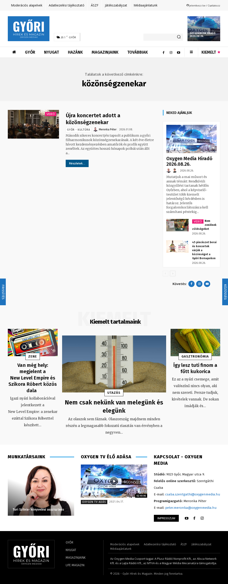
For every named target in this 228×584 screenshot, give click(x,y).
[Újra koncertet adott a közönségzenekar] (33, 124)
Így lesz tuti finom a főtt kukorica (195, 368)
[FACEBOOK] (194, 518)
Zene (32, 356)
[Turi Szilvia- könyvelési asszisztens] (41, 490)
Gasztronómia (195, 356)
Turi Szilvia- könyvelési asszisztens (38, 509)
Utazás (113, 393)
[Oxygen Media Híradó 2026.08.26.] (203, 28)
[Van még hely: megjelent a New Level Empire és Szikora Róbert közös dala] (33, 342)
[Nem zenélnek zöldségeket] (177, 225)
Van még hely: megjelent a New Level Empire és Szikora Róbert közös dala (32, 378)
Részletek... (77, 163)
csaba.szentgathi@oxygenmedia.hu (192, 494)
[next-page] (172, 273)
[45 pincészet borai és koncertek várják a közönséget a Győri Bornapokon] (177, 246)
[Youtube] (178, 52)
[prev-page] (165, 273)
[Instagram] (171, 52)
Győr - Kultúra (78, 129)
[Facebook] (163, 52)
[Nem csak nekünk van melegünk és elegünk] (114, 364)
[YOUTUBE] (186, 518)
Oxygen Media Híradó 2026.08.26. (203, 35)
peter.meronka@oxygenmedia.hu (191, 508)
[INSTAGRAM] (202, 518)
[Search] (179, 37)
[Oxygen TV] (114, 481)
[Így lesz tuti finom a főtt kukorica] (195, 342)
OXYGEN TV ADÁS (94, 501)
